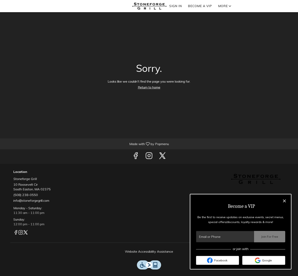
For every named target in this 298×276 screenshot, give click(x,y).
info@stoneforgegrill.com (31, 200)
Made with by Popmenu (86, 143)
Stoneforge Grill (255, 179)
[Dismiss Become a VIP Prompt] (284, 201)
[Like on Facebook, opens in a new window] (135, 156)
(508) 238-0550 (25, 195)
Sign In (175, 6)
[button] (225, 6)
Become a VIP (200, 6)
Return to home (149, 87)
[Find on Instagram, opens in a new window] (149, 156)
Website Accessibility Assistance (149, 251)
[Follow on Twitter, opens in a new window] (162, 156)
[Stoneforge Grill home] (149, 6)
